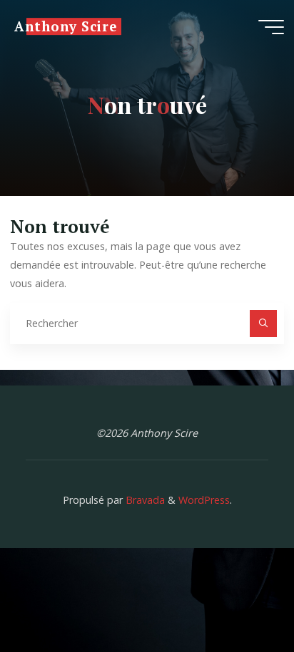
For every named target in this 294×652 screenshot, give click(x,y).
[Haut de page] (238, 596)
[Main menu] (271, 27)
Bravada (144, 500)
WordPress (204, 500)
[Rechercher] (263, 323)
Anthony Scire (65, 26)
